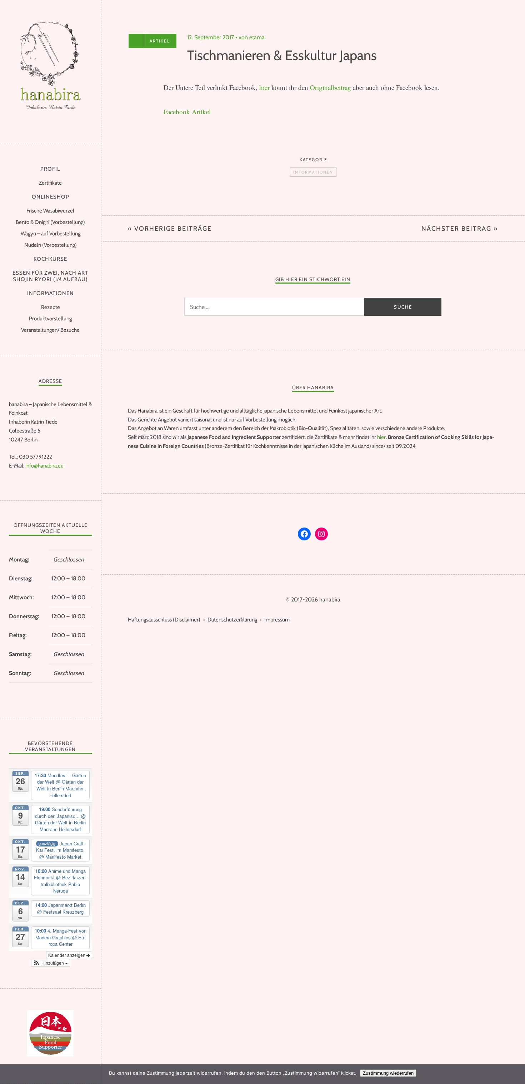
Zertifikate (50, 183)
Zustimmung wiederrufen (388, 1073)
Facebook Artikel (187, 111)
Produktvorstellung (50, 318)
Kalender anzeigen (67, 955)
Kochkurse (50, 259)
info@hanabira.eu (44, 466)
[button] (50, 962)
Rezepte (50, 307)
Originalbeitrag (331, 87)
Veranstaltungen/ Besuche (50, 330)
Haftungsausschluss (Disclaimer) (164, 619)
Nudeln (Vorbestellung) (50, 245)
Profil (50, 169)
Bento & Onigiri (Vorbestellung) (50, 222)
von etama (252, 37)
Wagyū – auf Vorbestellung (50, 233)
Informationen (50, 293)
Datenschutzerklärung (232, 619)
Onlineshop (50, 197)
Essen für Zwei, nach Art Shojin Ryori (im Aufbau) (50, 276)
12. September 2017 (210, 37)
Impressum (277, 619)
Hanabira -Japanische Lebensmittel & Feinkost (50, 69)
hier (265, 87)
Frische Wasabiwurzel (50, 211)
